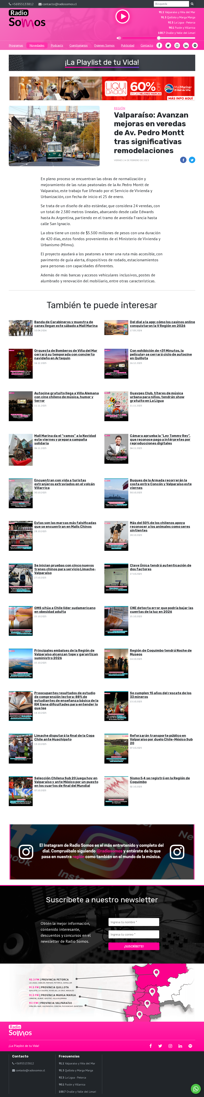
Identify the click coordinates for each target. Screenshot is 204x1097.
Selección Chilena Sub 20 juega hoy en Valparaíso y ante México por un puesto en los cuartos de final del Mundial (66, 782)
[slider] (159, 38)
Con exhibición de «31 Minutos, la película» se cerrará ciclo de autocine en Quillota (161, 354)
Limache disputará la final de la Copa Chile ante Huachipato (64, 737)
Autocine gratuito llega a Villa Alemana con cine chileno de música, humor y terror (66, 397)
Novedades (36, 45)
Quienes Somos (104, 45)
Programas (16, 45)
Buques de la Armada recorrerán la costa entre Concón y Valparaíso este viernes (161, 484)
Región (119, 108)
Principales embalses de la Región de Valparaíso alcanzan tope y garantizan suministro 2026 (66, 654)
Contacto (147, 45)
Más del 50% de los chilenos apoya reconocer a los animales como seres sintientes (160, 526)
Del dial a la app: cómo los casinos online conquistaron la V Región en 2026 (162, 324)
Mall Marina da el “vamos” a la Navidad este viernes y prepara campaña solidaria (65, 439)
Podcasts (57, 45)
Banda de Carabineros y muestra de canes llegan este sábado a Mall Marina (66, 324)
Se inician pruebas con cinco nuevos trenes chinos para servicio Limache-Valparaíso (65, 569)
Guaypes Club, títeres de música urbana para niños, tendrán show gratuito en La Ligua (157, 397)
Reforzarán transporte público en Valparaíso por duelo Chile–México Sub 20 (161, 739)
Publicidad (127, 45)
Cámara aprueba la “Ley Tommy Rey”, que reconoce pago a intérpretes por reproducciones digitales (160, 439)
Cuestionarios (79, 45)
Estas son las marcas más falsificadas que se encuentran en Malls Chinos (65, 525)
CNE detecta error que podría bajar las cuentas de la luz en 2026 (161, 610)
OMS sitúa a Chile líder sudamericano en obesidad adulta (64, 610)
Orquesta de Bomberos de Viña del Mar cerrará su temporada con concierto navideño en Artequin (65, 354)
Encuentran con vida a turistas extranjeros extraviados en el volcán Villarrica (64, 484)
